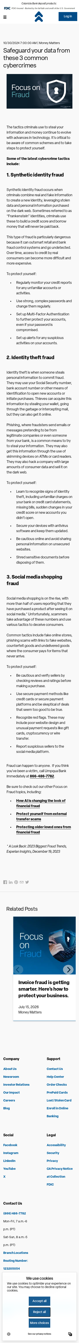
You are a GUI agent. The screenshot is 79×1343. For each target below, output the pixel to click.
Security (53, 1153)
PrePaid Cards (57, 1092)
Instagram (10, 1153)
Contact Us (55, 1069)
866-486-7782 (42, 776)
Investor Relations (16, 1085)
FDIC (50, 1184)
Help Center (55, 1077)
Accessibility (56, 1145)
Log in (68, 16)
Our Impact (11, 1092)
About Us (9, 1069)
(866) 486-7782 (14, 1213)
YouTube (9, 1169)
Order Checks (57, 1085)
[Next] (68, 969)
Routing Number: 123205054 (15, 1265)
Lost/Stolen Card (59, 1100)
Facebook (10, 1145)
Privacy (52, 1161)
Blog (6, 1108)
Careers (9, 1100)
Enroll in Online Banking (57, 1112)
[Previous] (18, 969)
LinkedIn (9, 1161)
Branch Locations (15, 1253)
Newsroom (11, 1077)
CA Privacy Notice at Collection (60, 1173)
